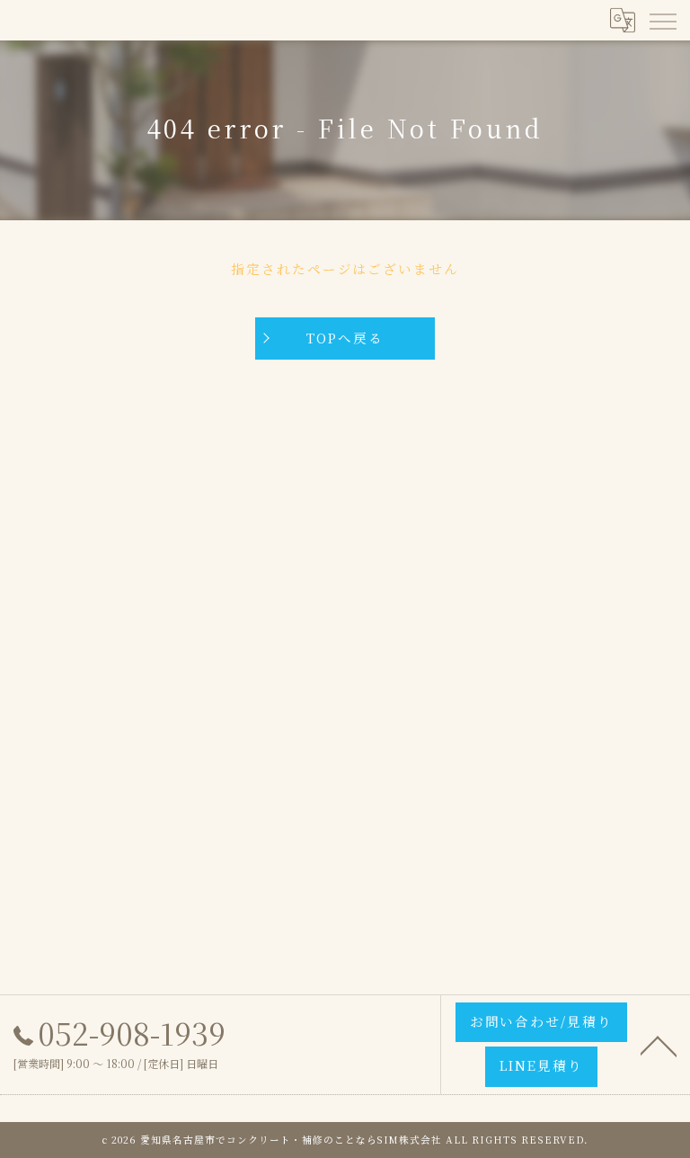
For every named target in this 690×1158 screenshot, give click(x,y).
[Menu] (662, 20)
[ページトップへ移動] (659, 1045)
